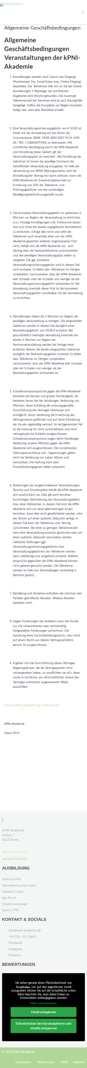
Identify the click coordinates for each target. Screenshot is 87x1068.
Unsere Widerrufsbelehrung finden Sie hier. (32, 705)
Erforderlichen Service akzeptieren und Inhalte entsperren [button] (43, 1026)
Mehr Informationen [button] (43, 1003)
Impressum (23, 1062)
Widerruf (79, 1062)
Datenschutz (46, 1062)
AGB (64, 1062)
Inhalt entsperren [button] (43, 1012)
